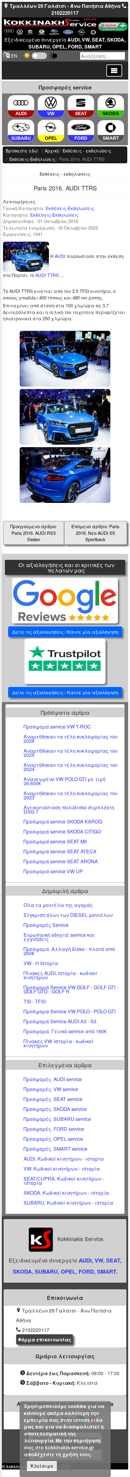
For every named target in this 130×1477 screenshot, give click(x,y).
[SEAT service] (80, 103)
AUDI (60, 256)
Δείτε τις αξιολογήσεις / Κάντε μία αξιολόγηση (65, 632)
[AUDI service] (20, 103)
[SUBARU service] (21, 127)
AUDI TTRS (47, 275)
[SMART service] (110, 127)
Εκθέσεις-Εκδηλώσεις (70, 208)
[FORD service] (80, 127)
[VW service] (50, 103)
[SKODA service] (110, 103)
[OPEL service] (50, 127)
